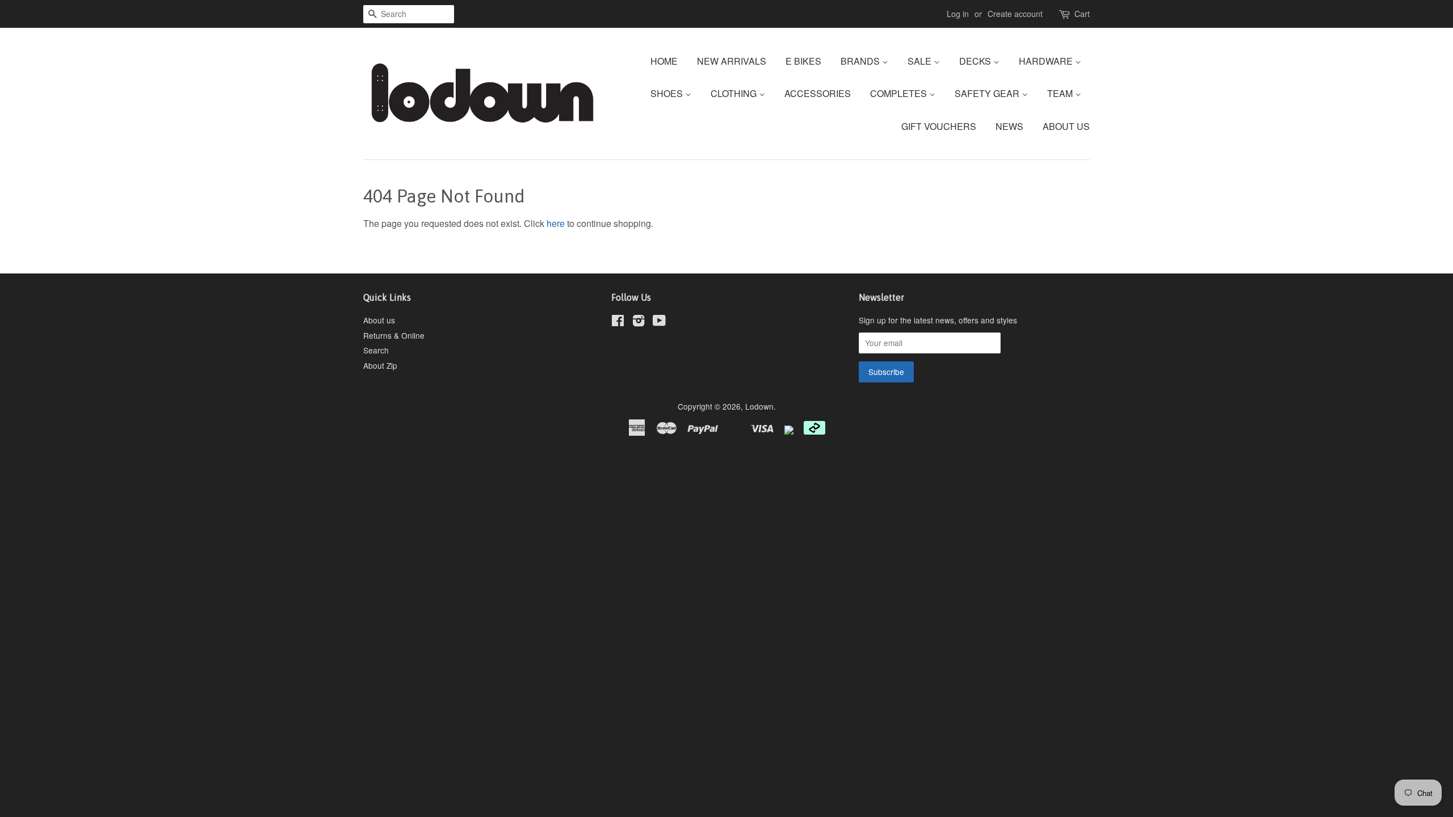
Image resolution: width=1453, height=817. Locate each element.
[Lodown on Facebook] (617, 322)
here (556, 223)
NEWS (1009, 126)
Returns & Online (394, 335)
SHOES (667, 93)
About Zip (380, 365)
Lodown (759, 406)
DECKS (976, 61)
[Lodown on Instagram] (638, 322)
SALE (921, 61)
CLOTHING (735, 93)
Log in (958, 13)
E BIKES (803, 61)
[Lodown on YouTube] (659, 322)
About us (379, 320)
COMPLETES (899, 93)
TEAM (1061, 93)
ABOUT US (1066, 126)
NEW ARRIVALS (731, 61)
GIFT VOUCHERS (938, 126)
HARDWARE (1047, 61)
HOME (664, 61)
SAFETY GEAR (988, 93)
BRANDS (861, 61)
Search (376, 350)
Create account (1015, 13)
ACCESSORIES (817, 93)
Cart (1082, 13)
